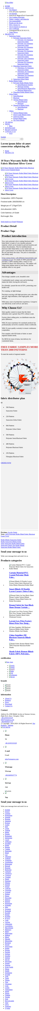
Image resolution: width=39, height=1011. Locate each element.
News (7, 702)
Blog (10, 126)
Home (7, 151)
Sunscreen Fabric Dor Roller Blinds (12, 545)
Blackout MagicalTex (24, 90)
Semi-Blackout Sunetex (25, 85)
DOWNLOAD (10, 128)
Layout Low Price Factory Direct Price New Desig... (20, 622)
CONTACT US (10, 131)
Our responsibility (15, 21)
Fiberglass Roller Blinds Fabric (23, 92)
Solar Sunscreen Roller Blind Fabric (13, 543)
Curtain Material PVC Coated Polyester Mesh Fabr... (19, 575)
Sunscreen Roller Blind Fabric (11, 547)
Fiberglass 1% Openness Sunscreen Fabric (25, 69)
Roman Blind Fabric (20, 118)
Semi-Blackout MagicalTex (26, 88)
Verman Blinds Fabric (20, 100)
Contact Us (8, 706)
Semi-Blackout (18, 96)
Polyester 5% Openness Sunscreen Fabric (25, 52)
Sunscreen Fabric (14, 36)
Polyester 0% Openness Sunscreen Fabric (25, 63)
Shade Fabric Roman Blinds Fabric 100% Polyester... (21, 652)
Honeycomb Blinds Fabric (22, 115)
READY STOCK (11, 130)
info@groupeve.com (7, 720)
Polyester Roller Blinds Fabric (23, 83)
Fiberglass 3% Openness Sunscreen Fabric (25, 72)
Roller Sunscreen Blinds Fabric (11, 542)
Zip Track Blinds (18, 120)
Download (8, 704)
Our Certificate (14, 28)
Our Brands (13, 13)
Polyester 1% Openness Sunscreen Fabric (25, 41)
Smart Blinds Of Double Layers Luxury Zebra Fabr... (21, 590)
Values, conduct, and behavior (19, 19)
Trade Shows (13, 32)
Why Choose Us (14, 25)
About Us (8, 698)
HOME (7, 6)
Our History (13, 10)
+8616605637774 (7, 721)
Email (14, 222)
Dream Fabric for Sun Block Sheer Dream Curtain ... (21, 606)
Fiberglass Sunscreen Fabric (22, 66)
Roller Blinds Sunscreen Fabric (11, 540)
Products (8, 700)
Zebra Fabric (13, 94)
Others (11, 111)
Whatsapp (19, 222)
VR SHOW (9, 122)
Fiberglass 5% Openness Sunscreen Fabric (25, 76)
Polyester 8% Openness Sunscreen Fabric (25, 56)
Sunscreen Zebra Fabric (21, 79)
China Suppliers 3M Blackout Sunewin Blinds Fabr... (20, 637)
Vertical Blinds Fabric (20, 113)
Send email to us (6, 222)
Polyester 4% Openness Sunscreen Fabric (25, 48)
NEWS (7, 124)
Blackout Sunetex (23, 87)
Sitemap (10, 725)
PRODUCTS (9, 34)
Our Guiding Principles (16, 17)
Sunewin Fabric (18, 116)
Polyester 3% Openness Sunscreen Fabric (25, 44)
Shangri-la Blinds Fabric (21, 105)
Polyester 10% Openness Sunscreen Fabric (25, 59)
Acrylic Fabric (12, 532)
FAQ (10, 133)
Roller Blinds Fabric (15, 81)
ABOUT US (9, 8)
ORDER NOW (6, 463)
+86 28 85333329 (7, 718)
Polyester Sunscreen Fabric (22, 38)
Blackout (16, 98)
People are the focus (15, 23)
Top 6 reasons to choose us (18, 27)
